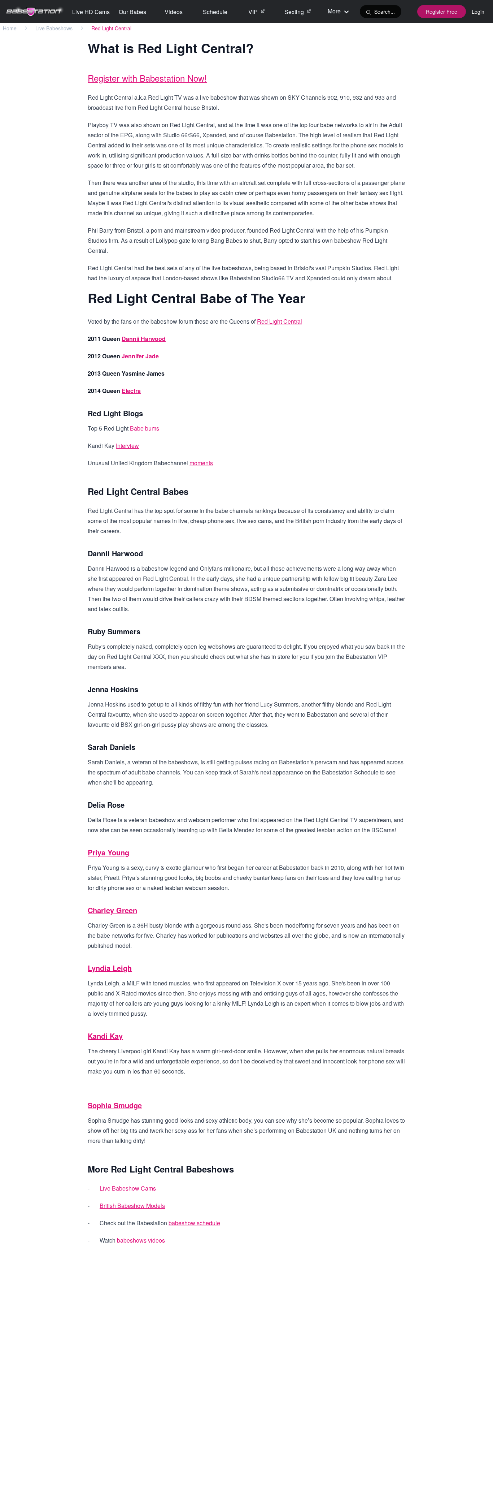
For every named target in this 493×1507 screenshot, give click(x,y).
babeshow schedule (194, 1223)
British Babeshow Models (132, 1205)
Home (10, 28)
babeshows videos (141, 1240)
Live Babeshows (54, 28)
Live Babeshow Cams (128, 1188)
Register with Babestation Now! (147, 78)
